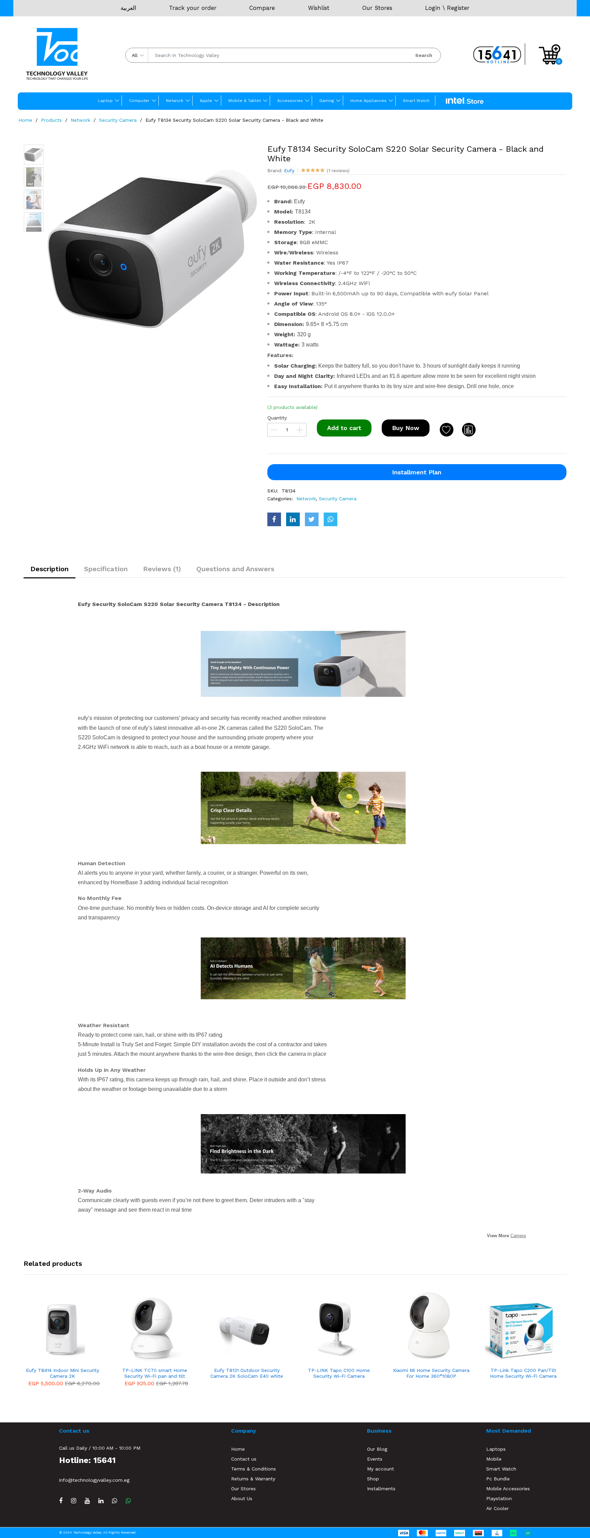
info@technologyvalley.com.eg (94, 1480)
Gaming (326, 100)
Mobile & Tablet (244, 100)
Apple (206, 100)
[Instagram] (73, 1500)
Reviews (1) (162, 569)
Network (174, 100)
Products (51, 120)
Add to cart (344, 427)
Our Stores (377, 7)
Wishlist (318, 7)
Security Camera (118, 120)
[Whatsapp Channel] (114, 1500)
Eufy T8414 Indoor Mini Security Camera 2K (62, 1373)
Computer (139, 100)
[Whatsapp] (128, 1500)
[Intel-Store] (464, 100)
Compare (262, 7)
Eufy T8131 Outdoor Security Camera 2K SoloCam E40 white (246, 1373)
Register (458, 7)
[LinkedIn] (100, 1500)
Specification (106, 569)
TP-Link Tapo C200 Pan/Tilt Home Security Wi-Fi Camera (523, 1373)
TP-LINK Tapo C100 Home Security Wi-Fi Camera (339, 1373)
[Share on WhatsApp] (330, 519)
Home (25, 120)
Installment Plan (416, 472)
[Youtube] (87, 1500)
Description (49, 569)
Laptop (105, 100)
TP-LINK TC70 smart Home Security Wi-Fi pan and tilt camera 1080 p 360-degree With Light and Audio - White (154, 1373)
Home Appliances (368, 100)
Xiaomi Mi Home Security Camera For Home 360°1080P (431, 1373)
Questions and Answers (235, 569)
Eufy (289, 170)
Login (432, 7)
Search (423, 55)
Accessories (290, 100)
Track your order (192, 7)
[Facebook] (60, 1500)
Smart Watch (416, 100)
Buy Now (405, 427)
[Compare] (469, 430)
